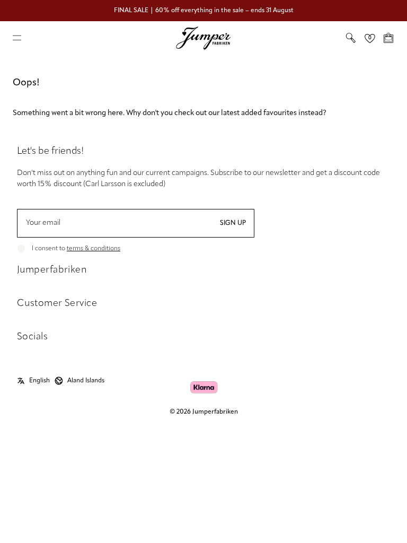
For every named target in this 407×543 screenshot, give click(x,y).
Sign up (233, 223)
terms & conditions (93, 249)
